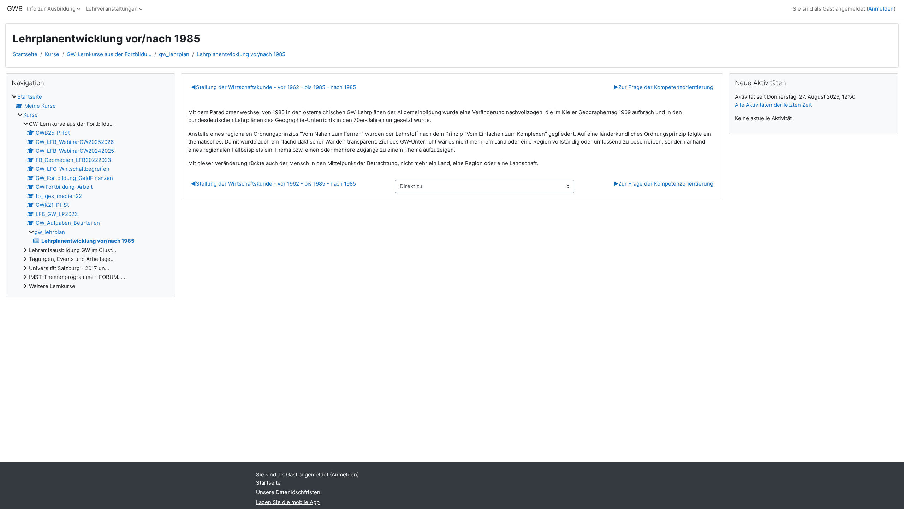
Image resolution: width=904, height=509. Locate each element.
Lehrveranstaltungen (112, 8)
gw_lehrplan (174, 54)
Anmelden (881, 8)
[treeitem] (90, 191)
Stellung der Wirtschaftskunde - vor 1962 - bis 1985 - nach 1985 (273, 87)
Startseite (25, 54)
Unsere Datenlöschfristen (288, 492)
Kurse (52, 54)
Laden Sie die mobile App (288, 502)
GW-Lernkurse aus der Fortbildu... (109, 54)
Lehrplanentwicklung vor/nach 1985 (241, 54)
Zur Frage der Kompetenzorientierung (663, 87)
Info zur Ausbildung (51, 8)
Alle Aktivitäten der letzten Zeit (773, 104)
